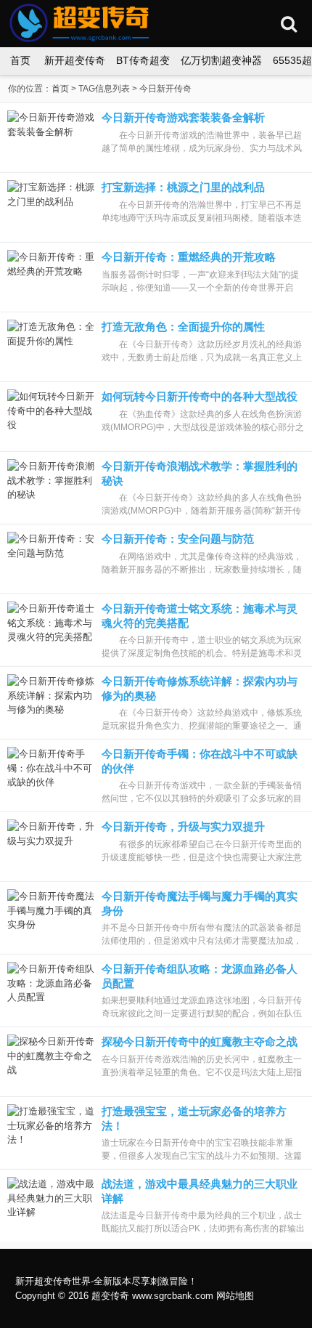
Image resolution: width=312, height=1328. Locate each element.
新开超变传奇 (74, 60)
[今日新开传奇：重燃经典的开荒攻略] (50, 276)
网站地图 (235, 1295)
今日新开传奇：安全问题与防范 (178, 539)
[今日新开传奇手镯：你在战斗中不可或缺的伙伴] (50, 773)
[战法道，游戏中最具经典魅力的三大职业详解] (50, 1203)
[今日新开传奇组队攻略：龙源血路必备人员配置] (50, 988)
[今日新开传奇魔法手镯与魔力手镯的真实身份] (50, 915)
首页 (20, 60)
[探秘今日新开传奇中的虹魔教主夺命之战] (50, 1061)
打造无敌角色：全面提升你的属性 (183, 326)
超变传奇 (110, 1295)
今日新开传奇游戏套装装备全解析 (183, 117)
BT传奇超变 (143, 60)
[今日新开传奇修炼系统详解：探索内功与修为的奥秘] (50, 700)
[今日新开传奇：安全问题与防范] (50, 558)
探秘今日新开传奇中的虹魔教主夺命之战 (199, 1041)
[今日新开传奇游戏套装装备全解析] (50, 136)
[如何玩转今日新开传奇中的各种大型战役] (50, 415)
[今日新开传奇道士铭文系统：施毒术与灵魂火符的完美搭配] (50, 628)
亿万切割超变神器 (221, 60)
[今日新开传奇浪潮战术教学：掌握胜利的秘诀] (50, 485)
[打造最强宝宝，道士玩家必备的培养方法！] (50, 1130)
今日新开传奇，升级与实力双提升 (183, 826)
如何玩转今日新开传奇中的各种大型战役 (199, 396)
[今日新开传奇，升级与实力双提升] (50, 846)
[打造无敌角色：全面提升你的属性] (50, 346)
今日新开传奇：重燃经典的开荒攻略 (189, 257)
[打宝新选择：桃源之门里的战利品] (50, 206)
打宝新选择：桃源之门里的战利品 (183, 187)
